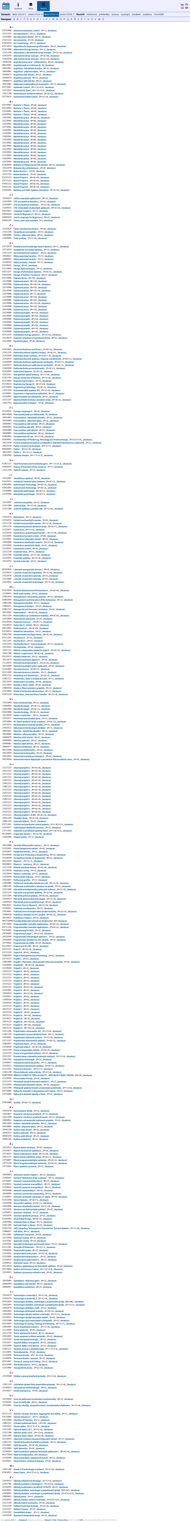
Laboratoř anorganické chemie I (28, 569)
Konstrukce (19, 530)
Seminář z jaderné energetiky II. (28, 1184)
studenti (136, 14)
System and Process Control (26, 1269)
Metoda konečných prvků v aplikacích (31, 666)
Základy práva (20, 1496)
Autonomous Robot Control (26, 97)
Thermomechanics (22, 1365)
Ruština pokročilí (21, 1133)
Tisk (54, 1520)
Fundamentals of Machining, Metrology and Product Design (41, 440)
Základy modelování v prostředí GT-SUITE (32, 1487)
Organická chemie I (23, 834)
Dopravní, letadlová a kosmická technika (32, 338)
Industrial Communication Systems (29, 481)
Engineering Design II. (24, 381)
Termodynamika (21, 1352)
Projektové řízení (22, 1044)
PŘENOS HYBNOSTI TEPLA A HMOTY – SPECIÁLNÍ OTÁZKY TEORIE (44, 1075)
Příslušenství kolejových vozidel (28, 1085)
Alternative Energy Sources (26, 49)
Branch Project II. (21, 177)
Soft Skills (18, 1231)
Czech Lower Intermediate (26, 220)
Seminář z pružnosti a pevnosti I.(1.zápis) (32, 1197)
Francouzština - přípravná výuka (28, 421)
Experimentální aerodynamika (27, 397)
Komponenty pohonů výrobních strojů (30, 526)
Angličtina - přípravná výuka (26, 71)
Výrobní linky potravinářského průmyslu (31, 1442)
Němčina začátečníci (23, 747)
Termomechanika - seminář (26, 1358)
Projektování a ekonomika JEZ (27, 1031)
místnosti (92, 14)
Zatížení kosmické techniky (26, 1506)
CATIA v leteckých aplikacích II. (27, 198)
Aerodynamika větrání (24, 37)
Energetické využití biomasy (26, 374)
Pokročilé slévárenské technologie (30, 899)
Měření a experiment (23, 653)
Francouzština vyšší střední (26, 430)
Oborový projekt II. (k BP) (25, 815)
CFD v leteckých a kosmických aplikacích (32, 208)
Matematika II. (20, 612)
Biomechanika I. (21, 171)
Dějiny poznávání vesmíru (25, 256)
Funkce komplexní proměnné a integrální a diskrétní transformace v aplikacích (49, 443)
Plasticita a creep (22, 870)
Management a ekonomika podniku (30, 597)
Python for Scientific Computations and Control (35, 1091)
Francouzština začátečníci (25, 433)
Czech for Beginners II (24, 214)
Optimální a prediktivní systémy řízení (31, 831)
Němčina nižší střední (23, 737)
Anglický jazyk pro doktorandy (27, 65)
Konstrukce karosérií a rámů (26, 536)
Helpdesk (23, 1520)
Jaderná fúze (20, 505)
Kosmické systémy (22, 558)
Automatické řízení (22, 90)
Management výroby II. (24, 606)
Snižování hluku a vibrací (25, 1222)
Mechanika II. (20, 641)
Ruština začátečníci (22, 1139)
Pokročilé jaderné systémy (26, 896)
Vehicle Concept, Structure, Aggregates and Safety (37, 1414)
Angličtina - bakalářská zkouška (28, 68)
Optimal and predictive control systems (32, 824)
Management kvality (23, 603)
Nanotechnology (21, 712)
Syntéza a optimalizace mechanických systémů (35, 1266)
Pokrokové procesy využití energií (29, 902)
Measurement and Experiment (28, 634)
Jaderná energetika (23, 502)
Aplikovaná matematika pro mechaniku (31, 84)
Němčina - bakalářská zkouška (27, 731)
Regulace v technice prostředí (27, 1114)
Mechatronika (20, 647)
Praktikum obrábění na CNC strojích (30, 915)
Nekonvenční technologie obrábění (30, 728)
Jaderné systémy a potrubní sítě (28, 509)
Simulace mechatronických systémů (30, 1209)
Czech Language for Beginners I (28, 217)
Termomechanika (22, 1355)
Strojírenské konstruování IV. (27, 1260)
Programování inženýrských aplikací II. (31, 937)
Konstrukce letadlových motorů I (28, 542)
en (186, 7)
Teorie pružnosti (21, 1330)
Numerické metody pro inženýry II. (29, 756)
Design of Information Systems (28, 272)
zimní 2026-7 (67, 14)
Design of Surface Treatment (27, 275)
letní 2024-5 (19, 14)
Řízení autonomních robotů (26, 1154)
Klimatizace (19, 517)
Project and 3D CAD (23, 946)
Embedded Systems (23, 371)
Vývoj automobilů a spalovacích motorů (31, 1458)
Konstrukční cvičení (22, 548)
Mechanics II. (20, 638)
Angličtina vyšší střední (24, 81)
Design (17, 265)
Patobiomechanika (22, 852)
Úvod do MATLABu (22, 1402)
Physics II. (18, 861)
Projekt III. (18, 1012)
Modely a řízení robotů (24, 685)
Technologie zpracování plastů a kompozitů (33, 1320)
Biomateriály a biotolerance (26, 168)
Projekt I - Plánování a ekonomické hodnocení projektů (38, 962)
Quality (17, 1102)
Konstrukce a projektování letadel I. (30, 533)
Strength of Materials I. (24, 1247)
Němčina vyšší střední (24, 744)
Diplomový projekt (22, 313)
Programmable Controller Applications (31, 924)
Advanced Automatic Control (27, 30)
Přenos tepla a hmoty (23, 1078)
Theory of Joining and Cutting (27, 1361)
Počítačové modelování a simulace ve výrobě (34, 886)
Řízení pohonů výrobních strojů (27, 1157)
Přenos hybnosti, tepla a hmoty (27, 1072)
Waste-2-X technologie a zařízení (29, 1469)
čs (186, 4)
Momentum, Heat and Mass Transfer (30, 694)
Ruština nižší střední (23, 1130)
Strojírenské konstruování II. (26, 1257)
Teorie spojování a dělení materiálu (30, 1336)
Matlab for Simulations (24, 631)
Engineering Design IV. (24, 384)
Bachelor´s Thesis (22, 105)
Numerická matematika (24, 753)
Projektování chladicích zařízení (28, 1037)
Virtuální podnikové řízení (25, 1423)
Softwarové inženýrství (24, 1234)
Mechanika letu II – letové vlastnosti (30, 644)
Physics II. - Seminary (23, 864)
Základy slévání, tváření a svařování (30, 1500)
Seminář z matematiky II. (25, 1190)
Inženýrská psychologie (24, 491)
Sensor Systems (21, 1200)
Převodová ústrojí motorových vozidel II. (32, 1081)
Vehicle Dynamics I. (23, 1417)
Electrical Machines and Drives (28, 349)
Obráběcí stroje (21, 818)
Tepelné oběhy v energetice (27, 1342)
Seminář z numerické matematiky (29, 1194)
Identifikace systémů (23, 478)
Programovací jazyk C (23, 933)
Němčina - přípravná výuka (25, 734)
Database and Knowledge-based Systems (33, 246)
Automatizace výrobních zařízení (28, 93)
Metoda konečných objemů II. (27, 660)
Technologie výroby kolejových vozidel (31, 1317)
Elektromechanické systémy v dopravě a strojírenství (37, 359)
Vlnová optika (20, 1426)
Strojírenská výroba (22, 1250)
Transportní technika (23, 1368)
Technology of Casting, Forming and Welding (34, 1324)
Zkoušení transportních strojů (27, 1515)
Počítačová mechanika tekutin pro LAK (31, 883)
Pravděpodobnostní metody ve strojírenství (33, 921)
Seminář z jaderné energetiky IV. (29, 1187)
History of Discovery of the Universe (30, 467)
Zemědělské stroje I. (23, 1512)
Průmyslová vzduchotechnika (27, 1063)
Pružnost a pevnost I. (23, 1069)
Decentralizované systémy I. (27, 253)
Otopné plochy (20, 837)
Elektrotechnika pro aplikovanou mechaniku (34, 362)
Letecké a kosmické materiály (27, 576)
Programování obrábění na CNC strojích (31, 940)
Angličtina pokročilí (22, 78)
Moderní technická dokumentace (29, 691)
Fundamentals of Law (23, 436)
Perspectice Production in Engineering (31, 855)
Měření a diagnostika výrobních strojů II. (32, 650)
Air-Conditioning (21, 43)
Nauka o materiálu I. (23, 715)
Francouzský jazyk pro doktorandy (29, 414)
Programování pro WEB (24, 943)
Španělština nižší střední (25, 1284)
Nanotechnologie (22, 706)
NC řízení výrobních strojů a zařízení (30, 721)
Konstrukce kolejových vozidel (27, 539)
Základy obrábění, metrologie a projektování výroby (37, 1490)
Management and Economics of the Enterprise (35, 600)
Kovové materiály (22, 561)
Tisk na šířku (63, 1520)
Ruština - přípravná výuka (25, 1126)
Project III (18, 952)
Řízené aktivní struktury (24, 1147)
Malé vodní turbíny (22, 593)
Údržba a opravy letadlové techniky (30, 1376)
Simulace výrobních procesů (26, 1216)
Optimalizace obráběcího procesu (29, 827)
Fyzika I (17, 449)
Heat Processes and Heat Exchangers (31, 464)
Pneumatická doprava (24, 877)
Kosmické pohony (22, 555)
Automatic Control (22, 87)
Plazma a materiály (22, 874)
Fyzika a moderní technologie (27, 446)
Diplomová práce (21, 281)
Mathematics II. (21, 628)
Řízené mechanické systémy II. (28, 1151)
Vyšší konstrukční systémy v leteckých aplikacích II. (36, 1451)
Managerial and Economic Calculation (31, 609)
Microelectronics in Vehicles (27, 672)
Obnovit (48, 1520)
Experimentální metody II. (25, 403)
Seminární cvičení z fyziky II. (26, 1175)
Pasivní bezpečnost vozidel (26, 848)
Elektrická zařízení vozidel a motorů (30, 352)
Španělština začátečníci (24, 1287)
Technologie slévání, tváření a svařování (32, 1314)
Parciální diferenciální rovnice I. (28, 845)
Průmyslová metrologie (24, 1059)
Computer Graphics (22, 211)
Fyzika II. (18, 452)
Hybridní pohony (21, 470)
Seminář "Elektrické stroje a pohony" (30, 1178)
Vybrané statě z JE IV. (23, 1433)
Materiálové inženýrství (24, 619)
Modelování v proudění (24, 682)
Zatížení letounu (21, 1509)
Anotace (18, 8)
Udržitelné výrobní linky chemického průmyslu (34, 1384)
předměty (104, 14)
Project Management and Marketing (31, 955)
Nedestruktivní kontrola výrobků (28, 725)
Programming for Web (24, 930)
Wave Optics (19, 1472)
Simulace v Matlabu (23, 1212)
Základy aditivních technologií (27, 1481)
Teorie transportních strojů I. (26, 1339)
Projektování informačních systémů (29, 1041)
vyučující (125, 14)
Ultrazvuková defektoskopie (27, 1387)
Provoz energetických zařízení (27, 1053)
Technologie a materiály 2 (25, 1295)
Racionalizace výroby (23, 1111)
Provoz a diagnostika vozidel (27, 1050)
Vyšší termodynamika (23, 1455)
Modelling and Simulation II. (27, 675)
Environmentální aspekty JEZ (27, 390)
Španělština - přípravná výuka (27, 1281)
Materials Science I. (23, 622)
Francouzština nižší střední (26, 424)
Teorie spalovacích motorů (25, 1333)
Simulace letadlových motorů (27, 1206)
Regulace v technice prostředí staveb (31, 1117)
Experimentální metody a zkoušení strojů (32, 400)
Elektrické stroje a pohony (25, 356)
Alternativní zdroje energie (26, 56)
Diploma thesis (20, 278)
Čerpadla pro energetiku (25, 232)
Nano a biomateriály (23, 703)
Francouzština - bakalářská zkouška (30, 417)
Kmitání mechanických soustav (27, 520)
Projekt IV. (18, 1025)
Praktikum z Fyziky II (23, 918)
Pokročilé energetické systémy (28, 892)
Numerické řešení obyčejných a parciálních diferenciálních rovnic (43, 759)
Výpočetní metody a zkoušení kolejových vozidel (36, 1439)
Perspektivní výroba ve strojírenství (30, 858)
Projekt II (18, 968)
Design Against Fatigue (24, 269)
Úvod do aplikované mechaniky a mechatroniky (35, 1399)
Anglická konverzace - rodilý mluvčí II (30, 62)
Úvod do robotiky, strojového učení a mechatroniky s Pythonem (42, 1405)
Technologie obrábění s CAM (27, 1308)
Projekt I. (18, 959)
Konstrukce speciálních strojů (27, 545)
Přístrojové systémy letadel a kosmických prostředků (38, 1088)
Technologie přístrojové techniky (29, 1311)
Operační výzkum (22, 821)
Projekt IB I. (19, 965)
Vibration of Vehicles (23, 1420)
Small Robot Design (23, 1219)
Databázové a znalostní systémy (28, 250)
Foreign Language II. (23, 411)
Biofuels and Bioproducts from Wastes (31, 165)
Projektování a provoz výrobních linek (30, 1034)
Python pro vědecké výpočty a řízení (30, 1094)
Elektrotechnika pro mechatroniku (29, 368)
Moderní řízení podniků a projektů (29, 688)
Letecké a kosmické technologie (29, 582)
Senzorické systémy (23, 1203)
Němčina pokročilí (22, 740)
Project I (17, 949)
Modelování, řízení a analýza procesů (30, 679)
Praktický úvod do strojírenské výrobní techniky (35, 911)
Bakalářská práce (22, 118)
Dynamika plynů (21, 341)
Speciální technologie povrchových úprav (32, 1244)
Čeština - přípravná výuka (25, 235)
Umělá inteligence (22, 1391)
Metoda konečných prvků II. (26, 663)
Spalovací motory (21, 1238)
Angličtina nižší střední (24, 75)
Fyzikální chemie (21, 455)
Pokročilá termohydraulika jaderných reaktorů (35, 889)
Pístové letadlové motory (25, 867)
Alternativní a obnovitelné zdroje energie (33, 53)
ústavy (115, 14)
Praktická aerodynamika (25, 908)
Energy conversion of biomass (27, 378)
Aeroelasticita (20, 40)
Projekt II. (18, 971)
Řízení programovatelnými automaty (30, 1160)
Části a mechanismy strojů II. (26, 229)
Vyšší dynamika (21, 1445)
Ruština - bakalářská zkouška (27, 1123)
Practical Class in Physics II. (26, 905)
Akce (31, 8)
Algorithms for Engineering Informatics (31, 46)
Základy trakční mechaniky (26, 1503)
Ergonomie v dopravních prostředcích (31, 393)
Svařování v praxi (21, 1263)
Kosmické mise (21, 552)
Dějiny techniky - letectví (25, 262)
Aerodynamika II (21, 34)
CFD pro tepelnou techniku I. (27, 205)
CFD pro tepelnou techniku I (26, 201)
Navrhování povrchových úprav (27, 718)
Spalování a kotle (21, 1241)
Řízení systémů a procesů (25, 1166)
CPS (81, 1520)
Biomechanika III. (21, 174)
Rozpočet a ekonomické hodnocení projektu (34, 1120)
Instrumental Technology (25, 485)
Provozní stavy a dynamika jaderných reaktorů (34, 1056)
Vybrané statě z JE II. (23, 1429)
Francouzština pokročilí (24, 427)
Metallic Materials (22, 656)
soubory (147, 14)
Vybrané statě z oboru (23, 1436)
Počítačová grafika (22, 880)
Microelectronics (21, 669)
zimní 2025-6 (35, 14)
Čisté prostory (20, 238)
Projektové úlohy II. (22, 1047)
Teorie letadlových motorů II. (27, 1327)
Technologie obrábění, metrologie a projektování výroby (39, 1302)
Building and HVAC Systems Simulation (31, 190)
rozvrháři (159, 14)
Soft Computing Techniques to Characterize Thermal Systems (41, 1228)
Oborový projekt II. (22, 768)
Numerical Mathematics (25, 750)
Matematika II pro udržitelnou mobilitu (31, 616)
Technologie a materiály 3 (25, 1298)
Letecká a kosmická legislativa (28, 573)
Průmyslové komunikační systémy (29, 1066)
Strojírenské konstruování (25, 1253)
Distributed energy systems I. (27, 335)
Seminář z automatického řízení (28, 1181)
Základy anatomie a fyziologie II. (28, 1484)
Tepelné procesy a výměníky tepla (29, 1349)
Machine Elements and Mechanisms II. (31, 590)
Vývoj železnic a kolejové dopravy (29, 1461)
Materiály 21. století (23, 625)
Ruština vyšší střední (23, 1136)
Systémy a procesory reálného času (29, 1272)
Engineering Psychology (25, 387)
